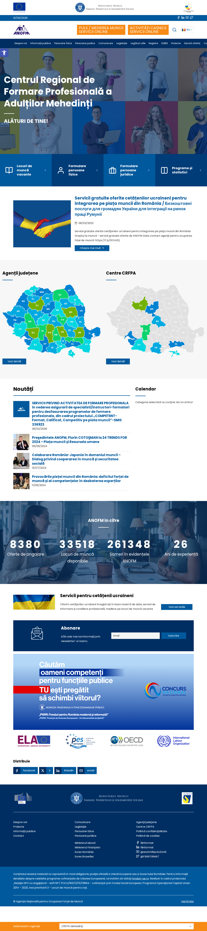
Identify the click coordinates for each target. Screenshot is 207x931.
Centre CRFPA (145, 827)
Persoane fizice (84, 831)
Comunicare (82, 822)
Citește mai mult (91, 248)
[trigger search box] (174, 30)
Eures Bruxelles (84, 856)
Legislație (80, 827)
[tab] (23, 390)
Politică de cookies (148, 836)
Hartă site (187, 901)
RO (188, 30)
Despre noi (20, 822)
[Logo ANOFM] (21, 30)
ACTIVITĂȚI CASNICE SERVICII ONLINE (148, 29)
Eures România (84, 852)
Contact (18, 836)
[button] (4, 52)
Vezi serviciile (177, 607)
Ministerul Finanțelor (87, 847)
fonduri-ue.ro (140, 878)
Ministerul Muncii (85, 843)
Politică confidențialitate (151, 831)
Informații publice (24, 831)
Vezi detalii (14, 361)
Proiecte (18, 827)
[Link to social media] (179, 18)
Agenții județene (146, 822)
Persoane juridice (85, 836)
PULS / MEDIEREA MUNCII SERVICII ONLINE (101, 29)
